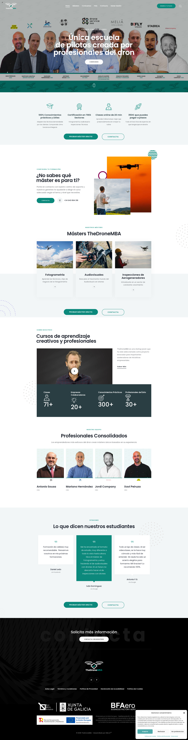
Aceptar (145, 731)
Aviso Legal (174, 736)
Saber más (121, 367)
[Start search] (180, 6)
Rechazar (161, 731)
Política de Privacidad (163, 736)
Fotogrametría (55, 274)
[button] (184, 713)
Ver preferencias (177, 731)
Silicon (109, 733)
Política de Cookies (150, 736)
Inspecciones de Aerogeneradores (133, 276)
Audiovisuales (94, 274)
